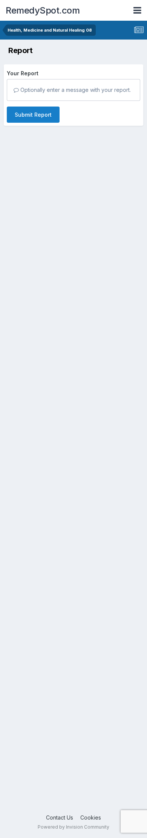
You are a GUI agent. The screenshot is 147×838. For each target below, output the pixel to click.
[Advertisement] (73, 492)
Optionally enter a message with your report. (75, 90)
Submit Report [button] (33, 114)
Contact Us (59, 817)
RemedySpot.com (43, 10)
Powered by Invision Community (73, 827)
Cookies (90, 817)
